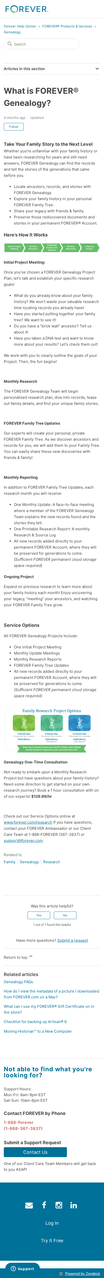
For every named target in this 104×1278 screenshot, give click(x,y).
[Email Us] (30, 1206)
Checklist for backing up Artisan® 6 (35, 1021)
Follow (13, 127)
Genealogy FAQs (18, 981)
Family (9, 861)
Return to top (16, 957)
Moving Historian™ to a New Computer (38, 1031)
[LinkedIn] (22, 887)
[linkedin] (74, 1206)
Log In (52, 1223)
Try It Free (52, 1240)
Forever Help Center (20, 26)
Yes (38, 915)
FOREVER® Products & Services (67, 26)
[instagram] (59, 1206)
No (65, 915)
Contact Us (35, 1152)
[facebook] (44, 1206)
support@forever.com (23, 840)
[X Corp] (15, 887)
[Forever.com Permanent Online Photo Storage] (26, 9)
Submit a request (72, 940)
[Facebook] (7, 887)
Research (51, 861)
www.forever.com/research (28, 822)
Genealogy (12, 32)
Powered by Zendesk (82, 1273)
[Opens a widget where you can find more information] (22, 1269)
